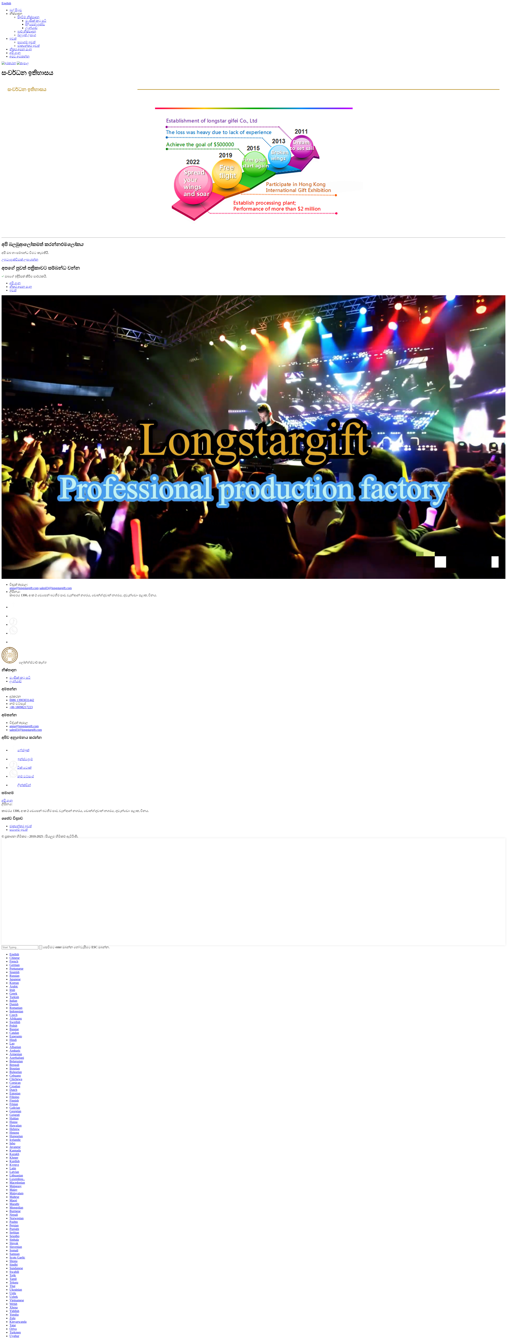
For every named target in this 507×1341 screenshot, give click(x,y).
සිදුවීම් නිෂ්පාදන (28, 17)
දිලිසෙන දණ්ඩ (35, 24)
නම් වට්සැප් (25, 776)
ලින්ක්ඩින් (24, 785)
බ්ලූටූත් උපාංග (26, 35)
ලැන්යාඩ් (31, 28)
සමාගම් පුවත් (26, 42)
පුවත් (13, 38)
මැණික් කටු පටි (35, 20)
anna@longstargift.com (24, 588)
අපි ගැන (15, 52)
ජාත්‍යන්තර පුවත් (28, 45)
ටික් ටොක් (24, 767)
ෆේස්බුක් (23, 750)
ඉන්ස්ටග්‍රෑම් (25, 759)
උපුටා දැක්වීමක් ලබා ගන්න (20, 259)
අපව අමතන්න (20, 56)
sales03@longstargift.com (55, 588)
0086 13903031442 (22, 700)
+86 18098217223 (21, 707)
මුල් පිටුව (16, 10)
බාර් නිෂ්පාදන (26, 31)
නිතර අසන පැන (21, 49)
